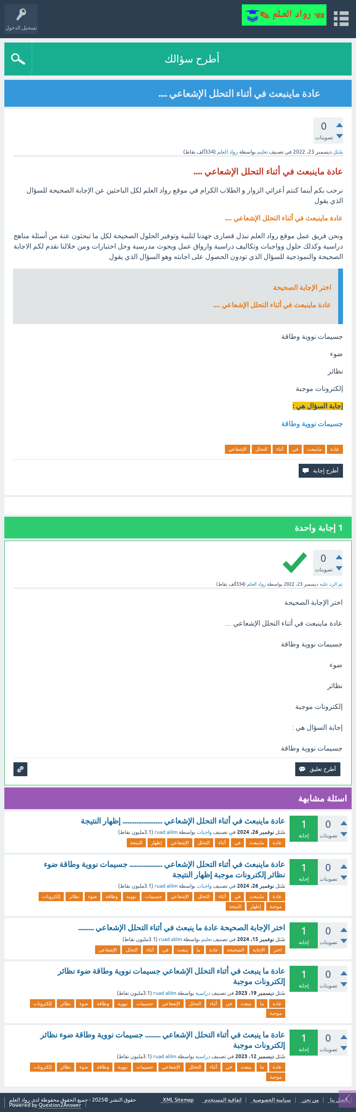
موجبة (276, 906)
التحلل (261, 449)
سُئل (338, 152)
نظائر (74, 896)
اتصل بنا (338, 1100)
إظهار (156, 842)
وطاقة (111, 896)
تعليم (262, 152)
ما (199, 949)
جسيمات (153, 896)
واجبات (204, 832)
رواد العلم (20, 1100)
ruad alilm (166, 832)
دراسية (202, 993)
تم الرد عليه (331, 584)
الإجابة (259, 949)
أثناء (279, 449)
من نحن (310, 1100)
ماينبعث (314, 449)
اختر (278, 949)
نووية (131, 896)
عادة (335, 449)
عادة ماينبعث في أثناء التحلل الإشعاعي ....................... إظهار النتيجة (183, 820)
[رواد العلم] (284, 15)
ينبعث (182, 949)
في (295, 449)
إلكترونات (51, 896)
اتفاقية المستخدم (222, 1100)
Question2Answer (60, 1105)
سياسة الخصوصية (272, 1100)
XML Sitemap (178, 1100)
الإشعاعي (237, 449)
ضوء (92, 896)
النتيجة (136, 842)
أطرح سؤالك (192, 59)
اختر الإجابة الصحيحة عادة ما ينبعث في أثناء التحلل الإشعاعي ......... (181, 927)
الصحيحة (235, 949)
